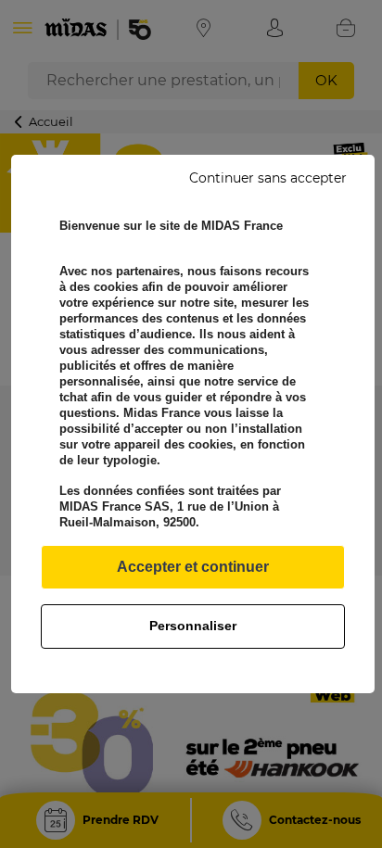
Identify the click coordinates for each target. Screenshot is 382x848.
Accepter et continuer (193, 567)
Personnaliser (192, 625)
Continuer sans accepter (268, 178)
